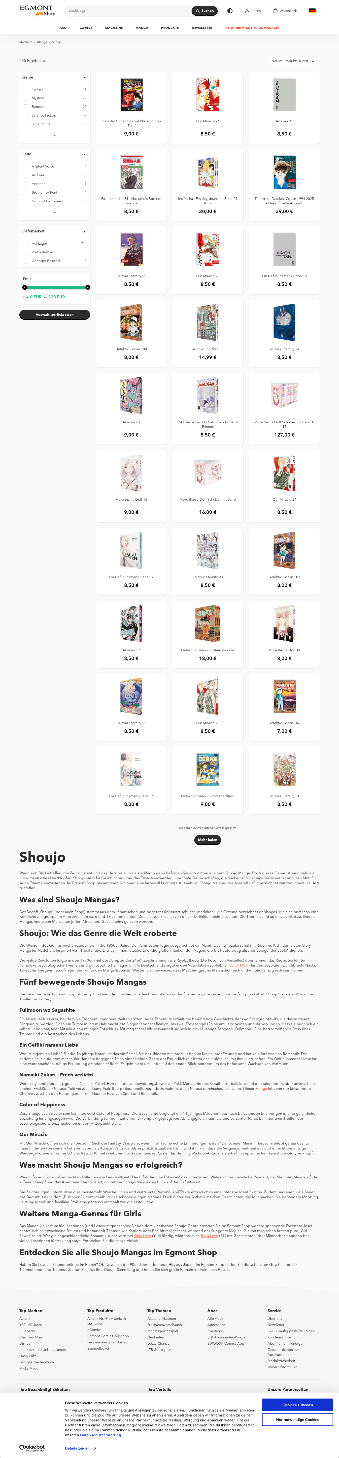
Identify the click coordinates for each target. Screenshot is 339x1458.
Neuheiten (155, 1337)
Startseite (25, 42)
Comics (86, 28)
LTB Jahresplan (159, 1350)
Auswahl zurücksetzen (55, 314)
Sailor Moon (240, 966)
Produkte (170, 28)
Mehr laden (207, 840)
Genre (27, 78)
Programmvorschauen (164, 1325)
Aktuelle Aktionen (161, 1319)
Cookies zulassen (297, 1405)
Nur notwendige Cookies (297, 1419)
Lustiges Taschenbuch (36, 1362)
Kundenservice (279, 1337)
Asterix (24, 1319)
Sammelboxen (98, 1348)
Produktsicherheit (281, 1361)
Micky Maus (28, 1368)
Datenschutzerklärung (100, 1435)
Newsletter (202, 28)
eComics (94, 1330)
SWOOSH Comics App (225, 1343)
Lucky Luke (28, 1356)
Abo (63, 28)
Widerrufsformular (282, 1367)
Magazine (114, 28)
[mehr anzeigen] (54, 135)
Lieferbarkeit (33, 231)
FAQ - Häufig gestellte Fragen (291, 1331)
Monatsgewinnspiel (162, 1331)
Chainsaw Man (30, 1337)
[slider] (24, 287)
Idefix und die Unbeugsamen (42, 1350)
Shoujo (57, 42)
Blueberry (27, 1331)
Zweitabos (215, 1331)
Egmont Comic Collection (108, 1336)
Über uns (275, 1319)
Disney (24, 1343)
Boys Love (209, 1236)
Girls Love (142, 1236)
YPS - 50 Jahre (30, 1325)
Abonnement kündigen (286, 1343)
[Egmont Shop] (37, 11)
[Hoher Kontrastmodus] (230, 10)
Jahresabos (216, 1325)
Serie (26, 154)
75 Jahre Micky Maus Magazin (252, 28)
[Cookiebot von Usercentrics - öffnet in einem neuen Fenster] (32, 1448)
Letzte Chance (158, 1343)
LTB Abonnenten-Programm (229, 1337)
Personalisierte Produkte (106, 1342)
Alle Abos (215, 1319)
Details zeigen (77, 1448)
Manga (142, 28)
